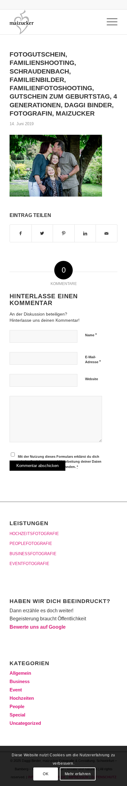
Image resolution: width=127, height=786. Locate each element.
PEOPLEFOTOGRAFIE (31, 543)
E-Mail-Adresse (93, 359)
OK (45, 774)
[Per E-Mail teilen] (106, 233)
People (17, 706)
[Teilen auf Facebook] (20, 233)
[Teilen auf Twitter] (42, 233)
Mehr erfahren (78, 774)
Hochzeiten (22, 698)
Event (16, 689)
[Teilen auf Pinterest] (63, 233)
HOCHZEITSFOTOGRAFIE (34, 533)
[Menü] (108, 22)
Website (91, 379)
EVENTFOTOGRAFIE (29, 563)
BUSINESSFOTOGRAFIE (33, 553)
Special (17, 714)
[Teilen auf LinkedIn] (85, 233)
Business (20, 681)
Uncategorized (25, 723)
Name (91, 335)
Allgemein (20, 673)
